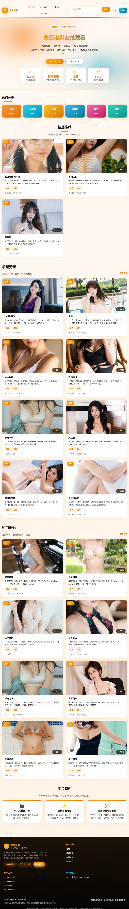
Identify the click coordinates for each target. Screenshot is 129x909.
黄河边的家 (10, 498)
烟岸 (70, 316)
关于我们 (10, 885)
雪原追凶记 (73, 498)
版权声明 (10, 881)
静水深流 (72, 376)
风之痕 (71, 437)
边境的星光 (10, 316)
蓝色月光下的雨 (12, 176)
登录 (114, 10)
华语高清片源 (109, 900)
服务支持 (10, 877)
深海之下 (9, 698)
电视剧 (57, 7)
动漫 (46, 13)
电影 (45, 7)
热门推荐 (69, 861)
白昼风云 (72, 637)
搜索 (106, 9)
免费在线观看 (120, 900)
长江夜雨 (9, 376)
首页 (33, 7)
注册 (123, 10)
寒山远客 (72, 176)
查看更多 (123, 273)
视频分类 (69, 853)
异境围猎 (72, 577)
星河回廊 (72, 698)
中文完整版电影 (96, 900)
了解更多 (72, 61)
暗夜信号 (72, 758)
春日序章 (9, 437)
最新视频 (69, 857)
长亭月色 (9, 637)
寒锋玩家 (9, 577)
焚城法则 (9, 758)
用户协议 (10, 889)
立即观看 (56, 61)
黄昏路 (8, 237)
